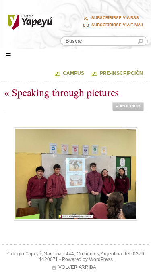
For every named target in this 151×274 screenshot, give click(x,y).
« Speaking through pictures (61, 92)
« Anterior (128, 106)
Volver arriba (77, 267)
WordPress (101, 259)
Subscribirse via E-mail (117, 25)
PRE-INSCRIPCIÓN (121, 73)
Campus (73, 73)
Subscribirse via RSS (115, 18)
